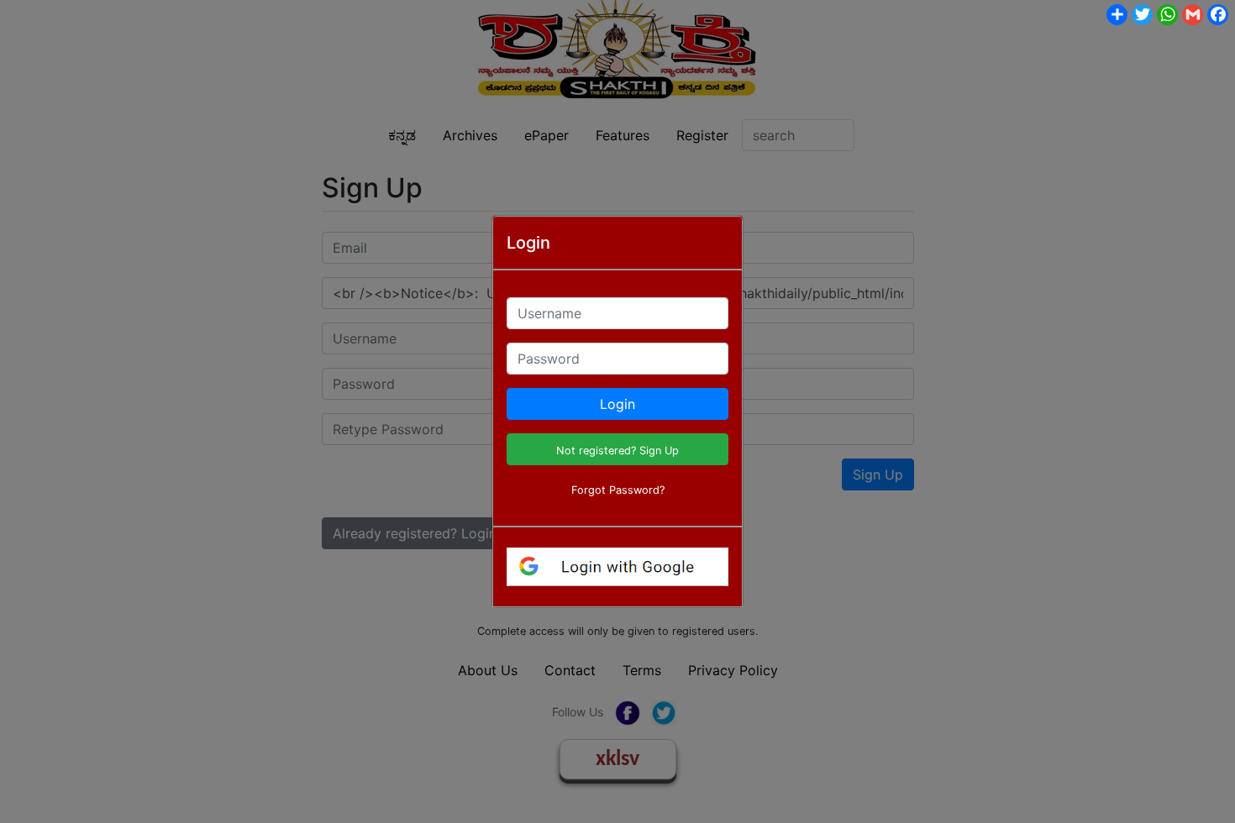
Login (617, 404)
